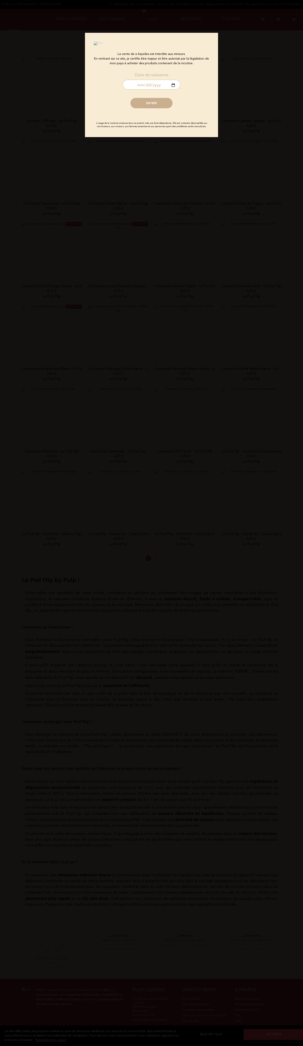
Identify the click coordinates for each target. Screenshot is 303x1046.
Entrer (151, 103)
